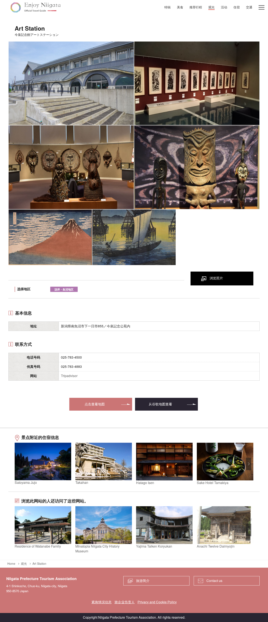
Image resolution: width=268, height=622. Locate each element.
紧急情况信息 (101, 602)
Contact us (214, 580)
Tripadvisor (69, 375)
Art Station (39, 563)
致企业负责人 (125, 602)
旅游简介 (142, 580)
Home (11, 563)
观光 (24, 563)
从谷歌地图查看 (160, 404)
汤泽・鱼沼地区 (63, 289)
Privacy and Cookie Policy (157, 602)
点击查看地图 (95, 404)
